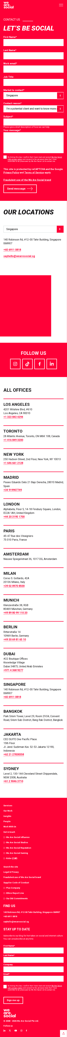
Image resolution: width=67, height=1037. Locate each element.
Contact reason (12, 103)
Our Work (7, 811)
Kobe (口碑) (11, 858)
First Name (10, 37)
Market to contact (13, 90)
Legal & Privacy (11, 872)
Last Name (9, 50)
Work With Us (9, 826)
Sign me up (13, 1000)
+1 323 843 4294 (13, 416)
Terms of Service (34, 172)
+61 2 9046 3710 (13, 781)
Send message (16, 188)
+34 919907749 (12, 489)
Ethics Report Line (15, 893)
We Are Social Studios (17, 842)
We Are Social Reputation (18, 848)
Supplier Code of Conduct (16, 882)
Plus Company (13, 888)
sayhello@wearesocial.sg (19, 256)
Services (7, 805)
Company (8, 964)
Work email (10, 63)
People (7, 821)
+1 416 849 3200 (13, 440)
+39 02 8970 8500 (14, 585)
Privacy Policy (11, 172)
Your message (12, 130)
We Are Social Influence (18, 837)
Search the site (10, 867)
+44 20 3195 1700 (14, 516)
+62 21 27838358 (13, 754)
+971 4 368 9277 (13, 670)
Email (6, 974)
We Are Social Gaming (17, 853)
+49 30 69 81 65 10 (14, 639)
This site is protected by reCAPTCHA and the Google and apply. (33, 171)
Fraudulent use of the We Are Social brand (27, 180)
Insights (7, 816)
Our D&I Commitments (17, 898)
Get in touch (9, 832)
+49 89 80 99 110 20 (15, 612)
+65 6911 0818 (12, 249)
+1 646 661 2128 (13, 463)
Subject (8, 116)
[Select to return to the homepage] (8, 5)
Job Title (8, 77)
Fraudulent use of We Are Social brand (22, 877)
